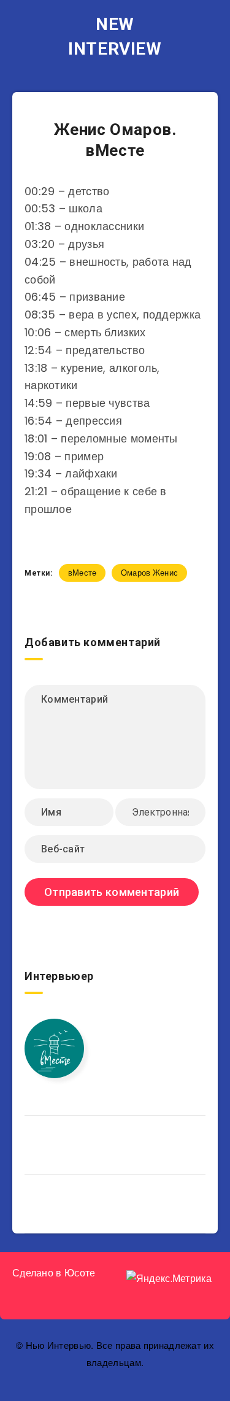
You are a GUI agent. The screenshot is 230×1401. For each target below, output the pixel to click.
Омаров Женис (149, 573)
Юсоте (80, 1273)
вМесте (82, 573)
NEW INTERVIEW (114, 36)
